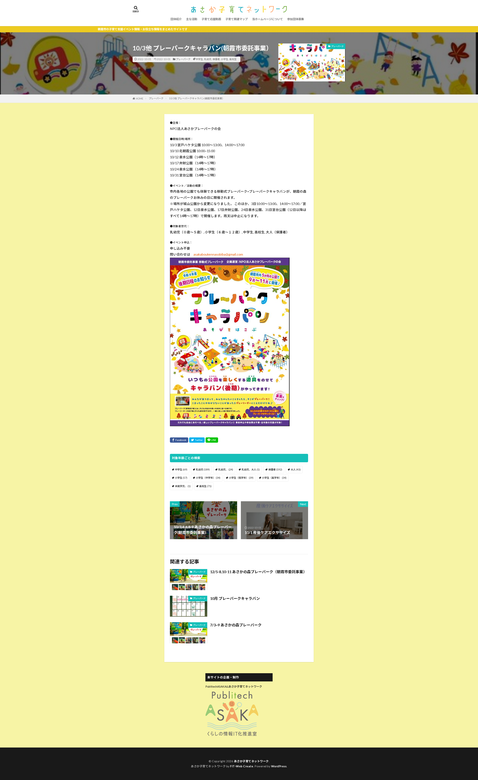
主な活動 (191, 19)
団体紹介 (176, 19)
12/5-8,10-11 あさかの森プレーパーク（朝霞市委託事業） (258, 571)
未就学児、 (183, 486)
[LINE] (212, 440)
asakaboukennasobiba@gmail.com (218, 254)
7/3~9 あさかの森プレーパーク (236, 625)
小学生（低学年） (241, 477)
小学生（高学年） (274, 477)
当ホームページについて (267, 19)
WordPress (279, 766)
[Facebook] (179, 440)
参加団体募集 (295, 19)
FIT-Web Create (241, 766)
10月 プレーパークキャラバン (235, 598)
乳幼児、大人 (251, 469)
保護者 (216, 59)
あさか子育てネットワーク (251, 761)
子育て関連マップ (236, 19)
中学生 (199, 59)
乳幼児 (207, 59)
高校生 (233, 59)
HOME (139, 98)
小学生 (224, 59)
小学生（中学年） (208, 477)
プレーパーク (183, 59)
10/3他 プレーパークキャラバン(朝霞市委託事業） (196, 98)
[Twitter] (197, 440)
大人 (296, 469)
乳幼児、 (225, 469)
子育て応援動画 (211, 19)
